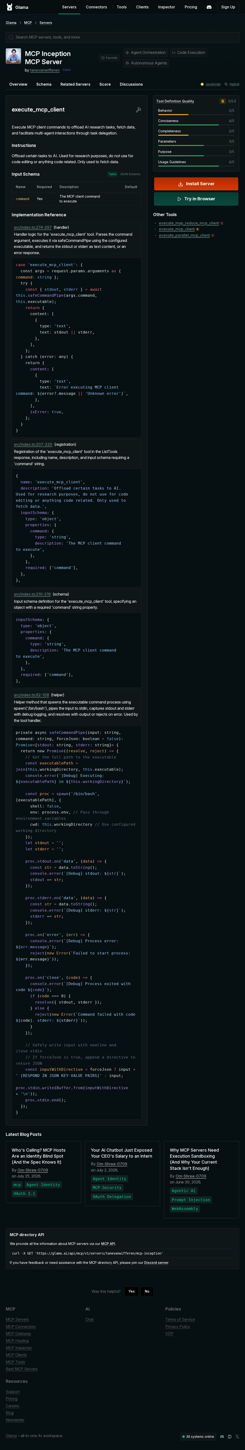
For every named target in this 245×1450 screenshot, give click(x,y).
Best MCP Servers (22, 1368)
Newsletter (15, 1419)
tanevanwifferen (45, 70)
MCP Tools (15, 1362)
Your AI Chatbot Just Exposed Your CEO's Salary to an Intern (121, 1153)
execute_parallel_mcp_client (184, 235)
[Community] (209, 7)
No (147, 1291)
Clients (142, 7)
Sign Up (228, 7)
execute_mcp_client (177, 229)
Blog (10, 1412)
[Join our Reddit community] (230, 1437)
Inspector (166, 7)
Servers (69, 7)
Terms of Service (180, 1319)
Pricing (191, 7)
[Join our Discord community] (222, 1437)
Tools (122, 7)
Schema (43, 84)
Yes (131, 1291)
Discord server (156, 1262)
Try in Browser (199, 198)
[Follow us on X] (237, 1437)
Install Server (200, 183)
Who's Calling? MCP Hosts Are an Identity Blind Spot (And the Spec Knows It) (39, 1156)
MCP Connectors (21, 1326)
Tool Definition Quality (175, 101)
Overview (18, 84)
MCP (28, 23)
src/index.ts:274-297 (33, 227)
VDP (169, 1333)
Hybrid (234, 84)
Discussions (131, 84)
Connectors (96, 7)
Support (13, 1391)
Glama (11, 23)
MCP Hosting (17, 1340)
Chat (89, 1319)
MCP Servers (17, 1319)
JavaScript (213, 84)
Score (105, 84)
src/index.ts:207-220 (33, 444)
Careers (12, 1405)
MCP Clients (16, 1354)
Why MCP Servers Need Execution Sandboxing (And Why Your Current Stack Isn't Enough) (194, 1159)
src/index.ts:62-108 (31, 694)
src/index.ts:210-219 (32, 594)
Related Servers (75, 84)
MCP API (108, 1244)
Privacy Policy (177, 1326)
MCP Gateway (18, 1333)
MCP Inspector (19, 1347)
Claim (67, 70)
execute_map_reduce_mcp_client (189, 223)
